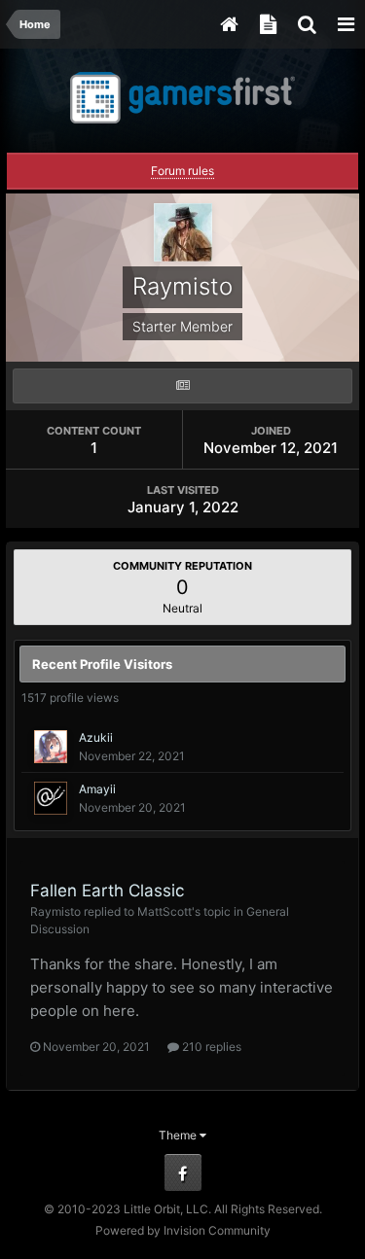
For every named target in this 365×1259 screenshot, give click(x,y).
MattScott (164, 911)
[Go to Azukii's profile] (50, 746)
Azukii (96, 737)
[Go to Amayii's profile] (50, 798)
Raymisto (55, 911)
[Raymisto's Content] (182, 385)
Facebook (182, 1172)
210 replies (210, 1046)
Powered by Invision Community (183, 1230)
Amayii (97, 789)
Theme (179, 1135)
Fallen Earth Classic (107, 890)
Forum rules (182, 170)
